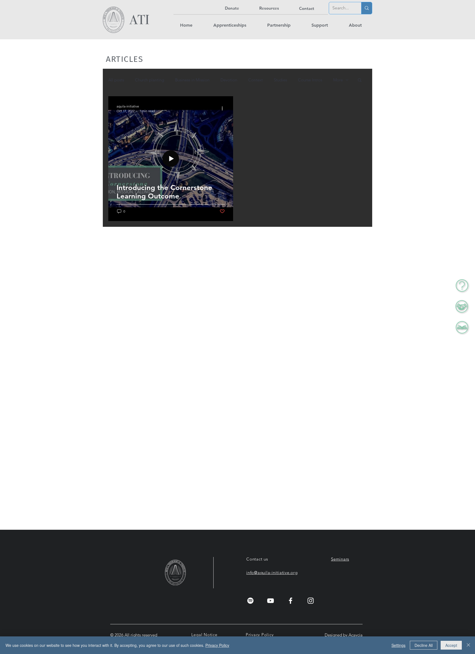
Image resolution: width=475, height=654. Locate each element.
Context (255, 79)
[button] (461, 306)
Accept (451, 645)
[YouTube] (270, 601)
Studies (280, 79)
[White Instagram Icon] (310, 601)
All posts (116, 79)
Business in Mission (192, 79)
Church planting (149, 79)
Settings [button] (398, 645)
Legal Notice (204, 634)
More (338, 79)
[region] (436, 306)
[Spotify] (250, 601)
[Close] (468, 645)
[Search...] (366, 8)
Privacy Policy (260, 634)
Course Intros (310, 79)
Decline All (424, 645)
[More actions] (224, 108)
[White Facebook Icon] (290, 601)
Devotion (228, 79)
